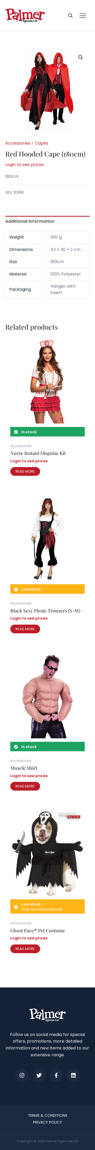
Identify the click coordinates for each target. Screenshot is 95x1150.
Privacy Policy (47, 1122)
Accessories (17, 143)
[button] (70, 16)
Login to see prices (24, 164)
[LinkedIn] (73, 1075)
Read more (25, 471)
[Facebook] (56, 1075)
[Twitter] (39, 1075)
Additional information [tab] (29, 221)
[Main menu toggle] (83, 15)
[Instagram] (21, 1075)
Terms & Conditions (47, 1115)
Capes (41, 143)
